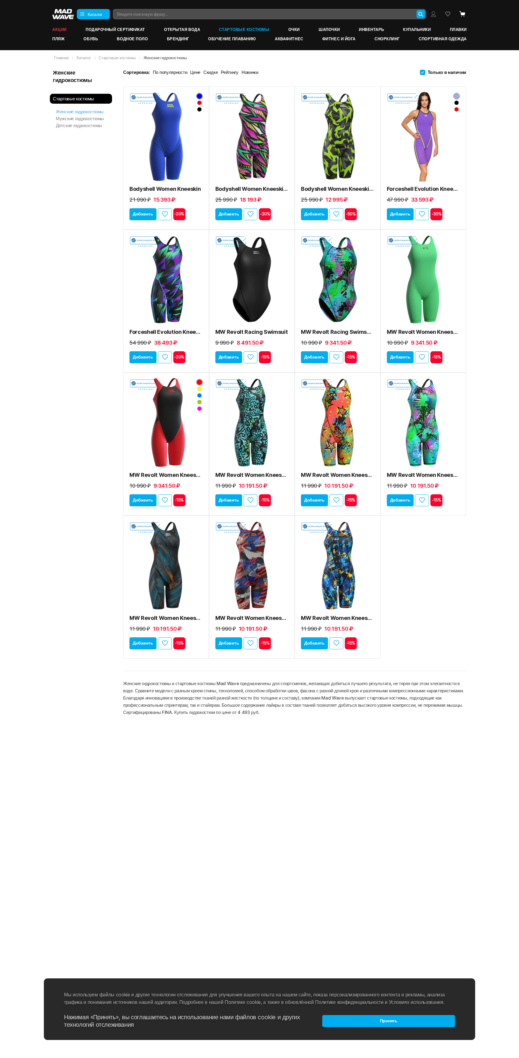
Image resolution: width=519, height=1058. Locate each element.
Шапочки (329, 29)
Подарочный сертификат (115, 29)
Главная (61, 57)
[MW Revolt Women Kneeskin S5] (423, 422)
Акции (59, 29)
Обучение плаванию (232, 38)
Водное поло (132, 38)
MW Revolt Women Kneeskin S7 (252, 618)
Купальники (417, 29)
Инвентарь (371, 29)
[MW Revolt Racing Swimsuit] (252, 279)
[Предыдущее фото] (136, 136)
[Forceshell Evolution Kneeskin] (423, 136)
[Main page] (63, 14)
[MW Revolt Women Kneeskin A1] (252, 422)
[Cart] (462, 14)
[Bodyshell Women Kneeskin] (166, 136)
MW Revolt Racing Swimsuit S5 (337, 332)
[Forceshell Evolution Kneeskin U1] (166, 279)
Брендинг (178, 38)
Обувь (90, 38)
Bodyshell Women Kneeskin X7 (337, 189)
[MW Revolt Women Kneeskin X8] (337, 565)
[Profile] (433, 14)
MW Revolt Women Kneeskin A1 (252, 475)
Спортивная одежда (443, 38)
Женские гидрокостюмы (80, 111)
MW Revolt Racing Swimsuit (251, 332)
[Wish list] (447, 14)
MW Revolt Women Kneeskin (423, 332)
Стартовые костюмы (244, 29)
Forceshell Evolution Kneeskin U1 (166, 332)
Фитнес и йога (339, 38)
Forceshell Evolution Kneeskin (423, 189)
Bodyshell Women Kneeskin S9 (252, 189)
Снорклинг (387, 38)
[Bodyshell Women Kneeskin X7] (337, 136)
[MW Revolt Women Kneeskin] (423, 279)
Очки (294, 29)
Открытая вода (182, 29)
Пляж (58, 38)
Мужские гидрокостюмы (80, 118)
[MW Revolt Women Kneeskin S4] (337, 422)
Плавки (458, 29)
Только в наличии (447, 72)
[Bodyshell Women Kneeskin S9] (252, 136)
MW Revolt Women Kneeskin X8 (337, 618)
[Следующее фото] (196, 136)
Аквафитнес (289, 38)
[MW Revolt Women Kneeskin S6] (166, 565)
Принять (388, 1020)
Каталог (84, 57)
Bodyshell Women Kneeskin (165, 189)
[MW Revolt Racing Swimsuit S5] (337, 279)
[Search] (421, 14)
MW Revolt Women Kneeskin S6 (166, 618)
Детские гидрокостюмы (79, 125)
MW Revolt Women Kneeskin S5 (423, 475)
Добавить (143, 214)
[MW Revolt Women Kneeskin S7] (252, 565)
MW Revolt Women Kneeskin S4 (337, 475)
